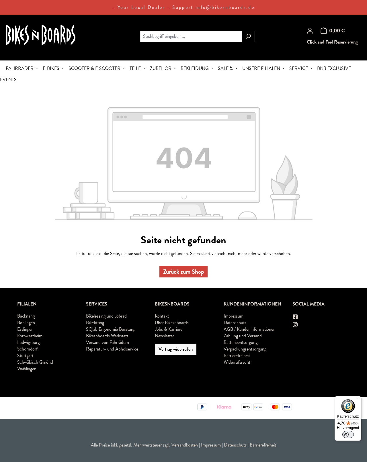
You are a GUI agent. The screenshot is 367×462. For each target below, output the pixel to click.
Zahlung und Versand (243, 335)
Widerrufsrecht (237, 362)
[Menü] (357, 399)
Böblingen (26, 322)
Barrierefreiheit (237, 355)
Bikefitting (95, 322)
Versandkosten (184, 445)
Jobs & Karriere (168, 329)
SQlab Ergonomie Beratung (110, 329)
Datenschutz (235, 322)
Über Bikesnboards (172, 322)
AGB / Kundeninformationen (250, 329)
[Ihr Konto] (310, 31)
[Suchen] (248, 36)
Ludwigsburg (28, 342)
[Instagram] (295, 324)
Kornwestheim (29, 335)
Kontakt (162, 316)
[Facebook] (295, 317)
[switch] (348, 434)
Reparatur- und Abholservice (112, 349)
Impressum (233, 316)
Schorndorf (27, 349)
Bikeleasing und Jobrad (106, 316)
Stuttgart (25, 355)
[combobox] (191, 36)
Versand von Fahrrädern (107, 342)
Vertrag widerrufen (176, 349)
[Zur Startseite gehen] (49, 35)
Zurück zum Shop (183, 271)
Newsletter (164, 335)
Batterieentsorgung (240, 342)
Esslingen (25, 329)
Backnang (26, 316)
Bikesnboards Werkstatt (107, 335)
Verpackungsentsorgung (245, 349)
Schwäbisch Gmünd (35, 362)
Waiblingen (26, 368)
